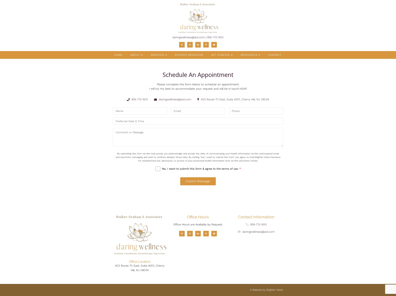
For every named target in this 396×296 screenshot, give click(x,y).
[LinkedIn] (198, 45)
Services (157, 55)
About (135, 55)
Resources (249, 55)
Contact (275, 55)
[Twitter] (214, 45)
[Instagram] (190, 45)
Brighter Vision (274, 289)
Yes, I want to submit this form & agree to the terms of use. (201, 168)
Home (119, 55)
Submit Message (198, 181)
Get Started (220, 55)
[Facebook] (182, 45)
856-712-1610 (215, 37)
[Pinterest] (206, 45)
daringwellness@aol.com (188, 37)
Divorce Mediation (189, 55)
